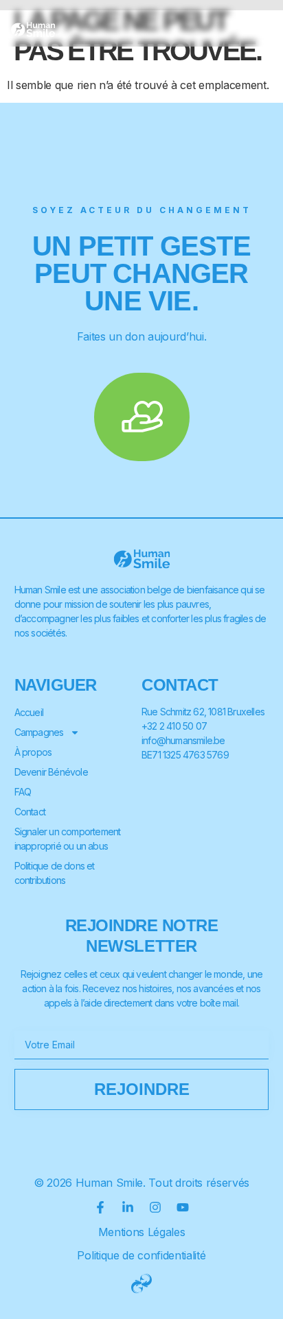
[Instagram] (155, 1207)
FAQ (23, 792)
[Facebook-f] (100, 1207)
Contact (29, 811)
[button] (260, 28)
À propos (33, 752)
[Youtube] (183, 1207)
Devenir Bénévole (51, 772)
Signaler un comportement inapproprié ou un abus (67, 839)
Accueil (28, 712)
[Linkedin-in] (128, 1207)
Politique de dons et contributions (54, 873)
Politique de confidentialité (141, 1255)
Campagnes (39, 732)
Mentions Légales (141, 1232)
